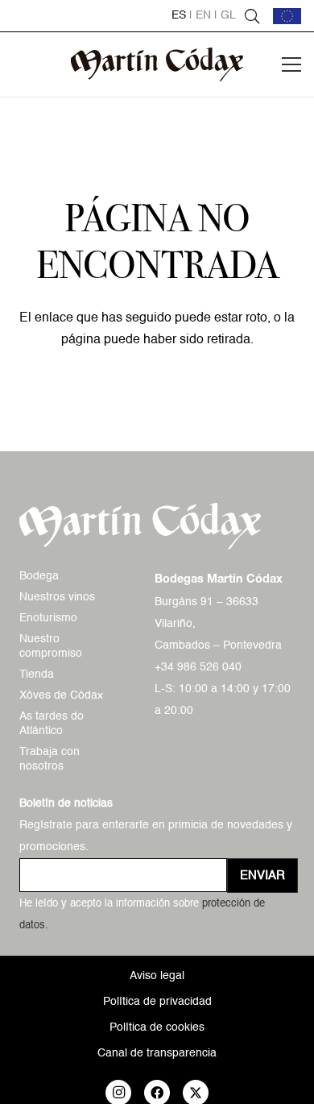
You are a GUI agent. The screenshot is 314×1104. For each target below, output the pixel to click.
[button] (252, 16)
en (203, 15)
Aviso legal (157, 976)
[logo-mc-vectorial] (157, 64)
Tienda (36, 674)
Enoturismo (48, 618)
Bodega (39, 576)
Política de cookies (157, 1027)
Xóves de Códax (61, 695)
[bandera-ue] (287, 16)
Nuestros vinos (57, 597)
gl (228, 15)
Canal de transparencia (157, 1053)
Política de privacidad (157, 1001)
